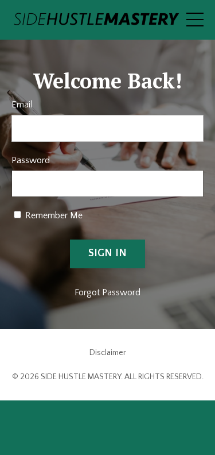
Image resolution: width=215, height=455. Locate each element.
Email (22, 104)
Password (30, 160)
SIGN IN (107, 253)
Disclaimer (107, 352)
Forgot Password (107, 292)
